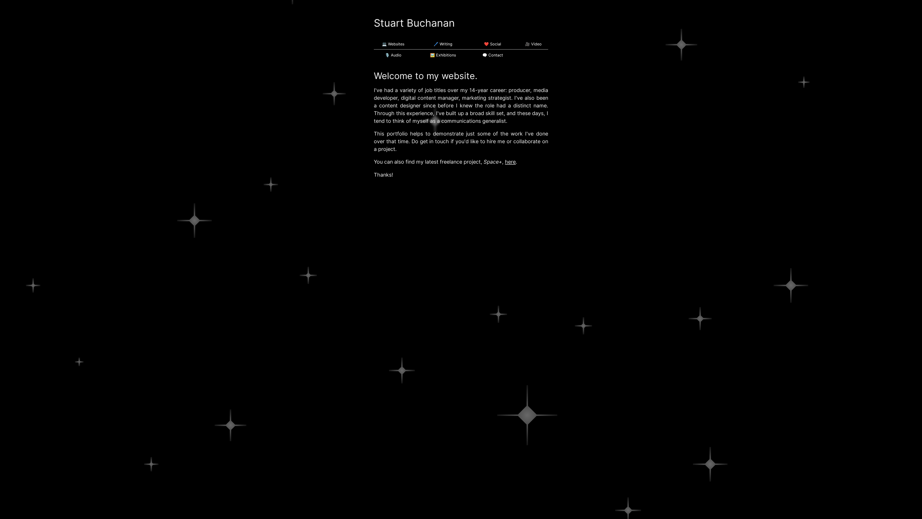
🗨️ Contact (492, 55)
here (510, 162)
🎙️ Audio (393, 55)
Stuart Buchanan (414, 23)
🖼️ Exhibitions (443, 55)
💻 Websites (393, 44)
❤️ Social (492, 44)
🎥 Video (533, 44)
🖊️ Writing (443, 44)
